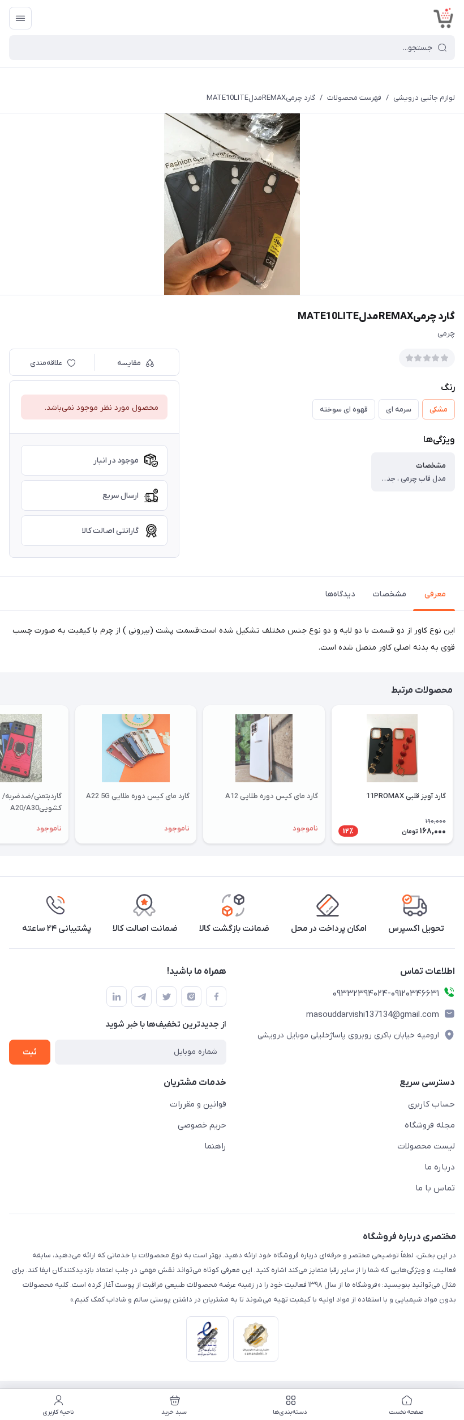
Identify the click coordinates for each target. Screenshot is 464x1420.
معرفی (435, 594)
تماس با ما (435, 1188)
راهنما (215, 1146)
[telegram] (141, 996)
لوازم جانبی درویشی (424, 98)
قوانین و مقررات (198, 1104)
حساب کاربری (431, 1104)
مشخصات (389, 594)
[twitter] (166, 996)
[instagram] (191, 996)
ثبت (30, 1052)
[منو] (20, 18)
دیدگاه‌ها (340, 594)
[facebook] (216, 996)
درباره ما (439, 1167)
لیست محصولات (426, 1146)
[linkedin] (116, 996)
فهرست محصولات (354, 98)
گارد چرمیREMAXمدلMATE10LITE (261, 98)
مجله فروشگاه (430, 1125)
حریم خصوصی (202, 1125)
